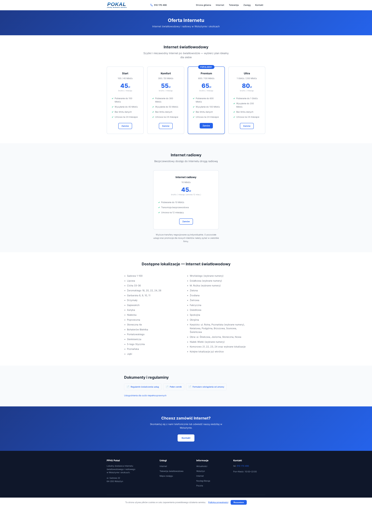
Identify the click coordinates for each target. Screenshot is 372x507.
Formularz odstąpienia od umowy (208, 387)
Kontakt (259, 5)
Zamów (125, 126)
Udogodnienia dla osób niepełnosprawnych (145, 395)
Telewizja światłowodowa (171, 471)
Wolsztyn (200, 471)
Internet (220, 5)
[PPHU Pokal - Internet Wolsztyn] (117, 5)
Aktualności (201, 466)
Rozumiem (239, 502)
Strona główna (203, 5)
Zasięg (247, 5)
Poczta (199, 485)
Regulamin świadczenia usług (145, 387)
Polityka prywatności (218, 502)
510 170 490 (160, 5)
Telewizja (234, 5)
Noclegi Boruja (203, 481)
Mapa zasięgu (166, 476)
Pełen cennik (176, 387)
